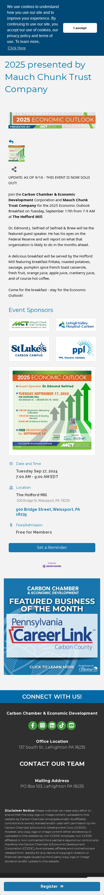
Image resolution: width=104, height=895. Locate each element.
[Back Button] (11, 142)
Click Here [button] (17, 48)
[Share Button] (13, 169)
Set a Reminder (52, 547)
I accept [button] (80, 28)
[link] (27, 216)
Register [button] (49, 886)
